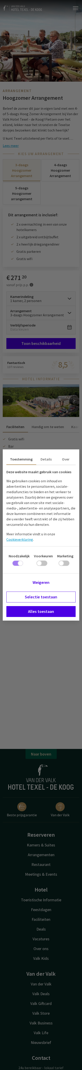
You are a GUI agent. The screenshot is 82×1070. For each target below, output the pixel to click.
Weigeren (41, 582)
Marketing (65, 556)
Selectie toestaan (41, 597)
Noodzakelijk (19, 556)
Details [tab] (46, 459)
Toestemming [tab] (21, 459)
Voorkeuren (43, 556)
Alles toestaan (41, 611)
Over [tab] (65, 459)
